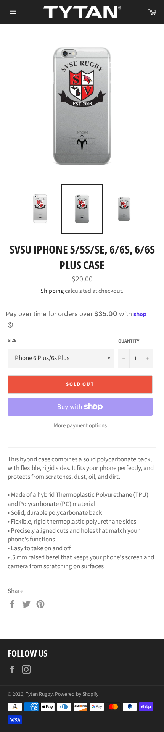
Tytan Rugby (39, 694)
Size (12, 341)
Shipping (52, 291)
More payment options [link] (80, 426)
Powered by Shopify (76, 694)
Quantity (128, 341)
